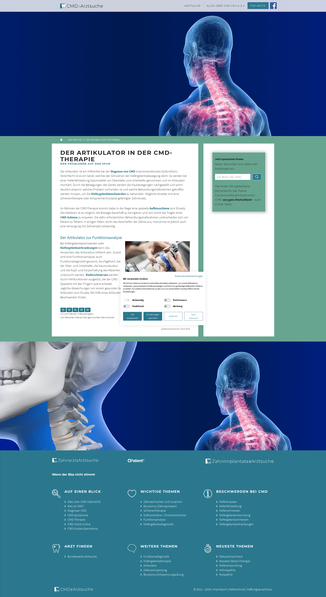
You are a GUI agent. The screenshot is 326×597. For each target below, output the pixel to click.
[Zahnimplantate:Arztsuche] (239, 462)
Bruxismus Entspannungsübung (163, 574)
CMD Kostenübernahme (83, 528)
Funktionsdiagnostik (156, 556)
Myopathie (226, 574)
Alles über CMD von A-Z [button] (224, 5)
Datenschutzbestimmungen (189, 276)
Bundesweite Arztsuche (82, 556)
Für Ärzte (258, 5)
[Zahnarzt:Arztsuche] (77, 462)
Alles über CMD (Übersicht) (84, 502)
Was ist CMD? (76, 506)
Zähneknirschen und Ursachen (162, 502)
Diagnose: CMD (77, 510)
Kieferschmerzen (97, 275)
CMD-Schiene (69, 217)
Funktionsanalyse (154, 519)
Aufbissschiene (159, 208)
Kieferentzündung (230, 565)
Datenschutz (237, 589)
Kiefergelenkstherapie (157, 561)
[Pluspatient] (136, 461)
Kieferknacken (228, 502)
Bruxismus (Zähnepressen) (160, 506)
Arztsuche (192, 5)
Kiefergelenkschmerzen (234, 519)
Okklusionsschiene (230, 556)
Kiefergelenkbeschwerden (108, 194)
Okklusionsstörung (155, 570)
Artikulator (150, 565)
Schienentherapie (154, 510)
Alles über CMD (75, 139)
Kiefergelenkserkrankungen (78, 248)
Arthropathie (227, 570)
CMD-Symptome (78, 515)
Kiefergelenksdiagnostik (158, 524)
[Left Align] (63, 310)
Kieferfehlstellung (230, 506)
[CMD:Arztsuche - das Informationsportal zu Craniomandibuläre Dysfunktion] (78, 5)
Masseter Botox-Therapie (234, 561)
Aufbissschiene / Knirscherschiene (164, 515)
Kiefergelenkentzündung (234, 515)
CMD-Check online (79, 524)
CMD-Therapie (76, 519)
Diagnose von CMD (123, 171)
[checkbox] (126, 300)
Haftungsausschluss (259, 589)
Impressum (220, 589)
